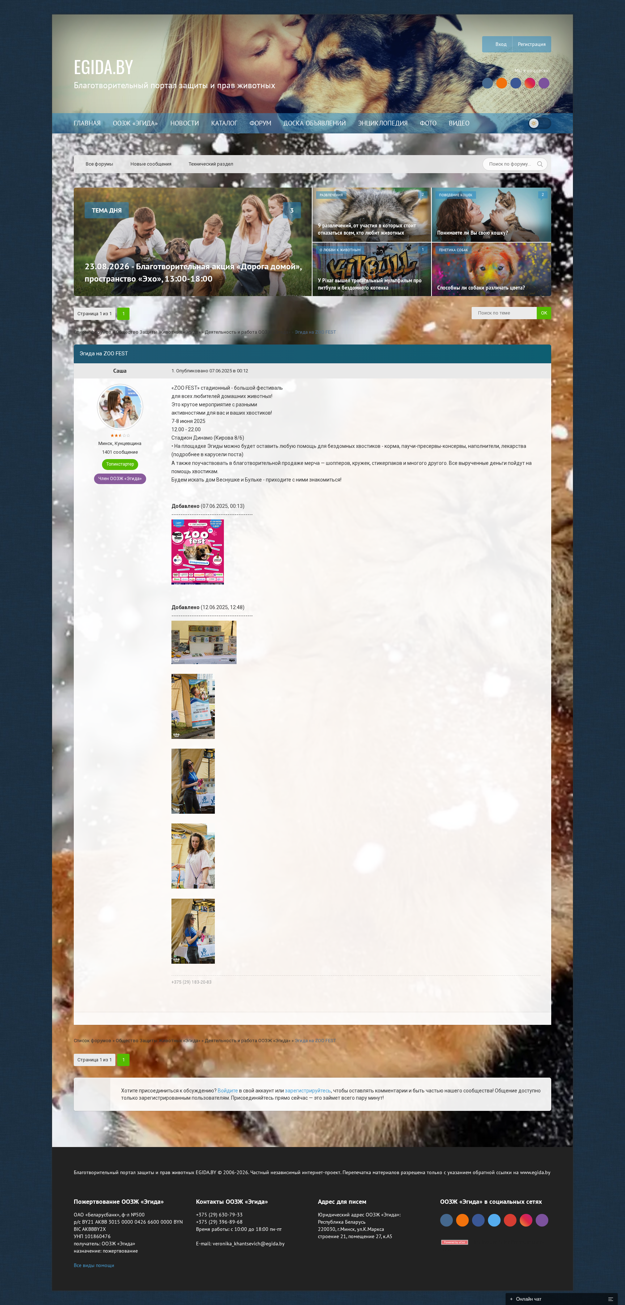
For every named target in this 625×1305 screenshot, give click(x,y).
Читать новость (312, 730)
